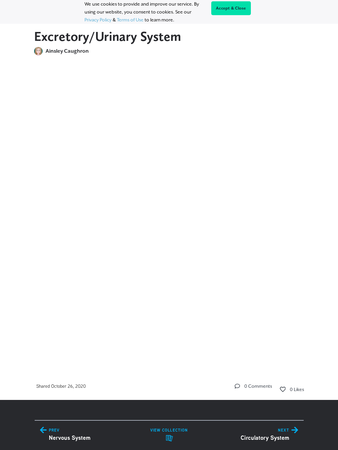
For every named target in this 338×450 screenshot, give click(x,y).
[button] (237, 386)
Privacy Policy (98, 19)
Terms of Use (130, 19)
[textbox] (169, 206)
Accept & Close (231, 8)
